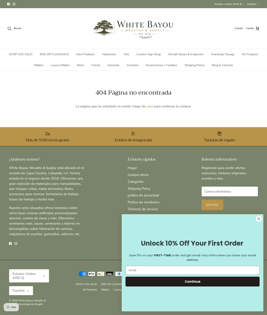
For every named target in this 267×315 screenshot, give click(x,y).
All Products (250, 54)
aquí (150, 106)
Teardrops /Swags (222, 54)
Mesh (80, 65)
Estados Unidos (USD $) (228, 4)
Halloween (109, 54)
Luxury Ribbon (60, 65)
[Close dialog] (259, 219)
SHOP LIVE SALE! (21, 54)
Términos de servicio (143, 209)
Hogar (132, 168)
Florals (95, 65)
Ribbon (38, 65)
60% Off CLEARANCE (54, 54)
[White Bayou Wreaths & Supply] (133, 28)
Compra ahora (138, 175)
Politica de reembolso (143, 202)
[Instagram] (14, 4)
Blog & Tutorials (222, 65)
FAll (126, 54)
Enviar (212, 205)
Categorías (136, 181)
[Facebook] (8, 4)
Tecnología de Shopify (30, 304)
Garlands (114, 65)
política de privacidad (143, 195)
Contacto (132, 65)
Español (251, 4)
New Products (85, 54)
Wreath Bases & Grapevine (186, 54)
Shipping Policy (195, 65)
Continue (193, 281)
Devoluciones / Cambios (161, 65)
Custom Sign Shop (148, 54)
